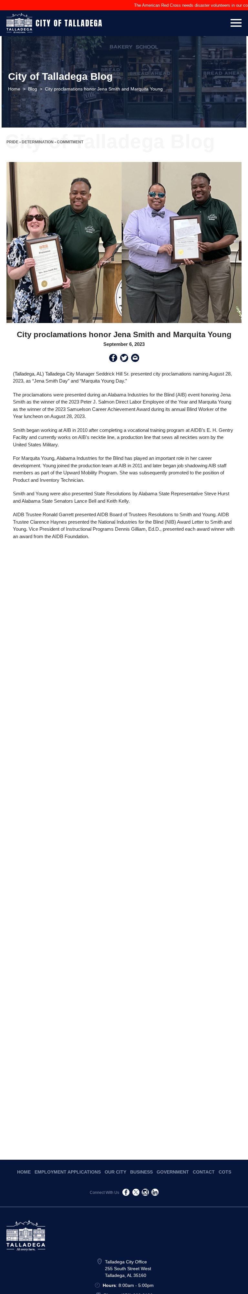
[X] (135, 1193)
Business (141, 1172)
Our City (115, 1172)
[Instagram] (145, 1193)
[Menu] (236, 21)
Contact (204, 1172)
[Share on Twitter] (124, 359)
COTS (225, 1172)
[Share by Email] (135, 359)
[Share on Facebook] (113, 359)
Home (24, 1172)
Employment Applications (68, 1172)
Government (173, 1172)
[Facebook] (125, 1193)
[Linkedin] (155, 1193)
